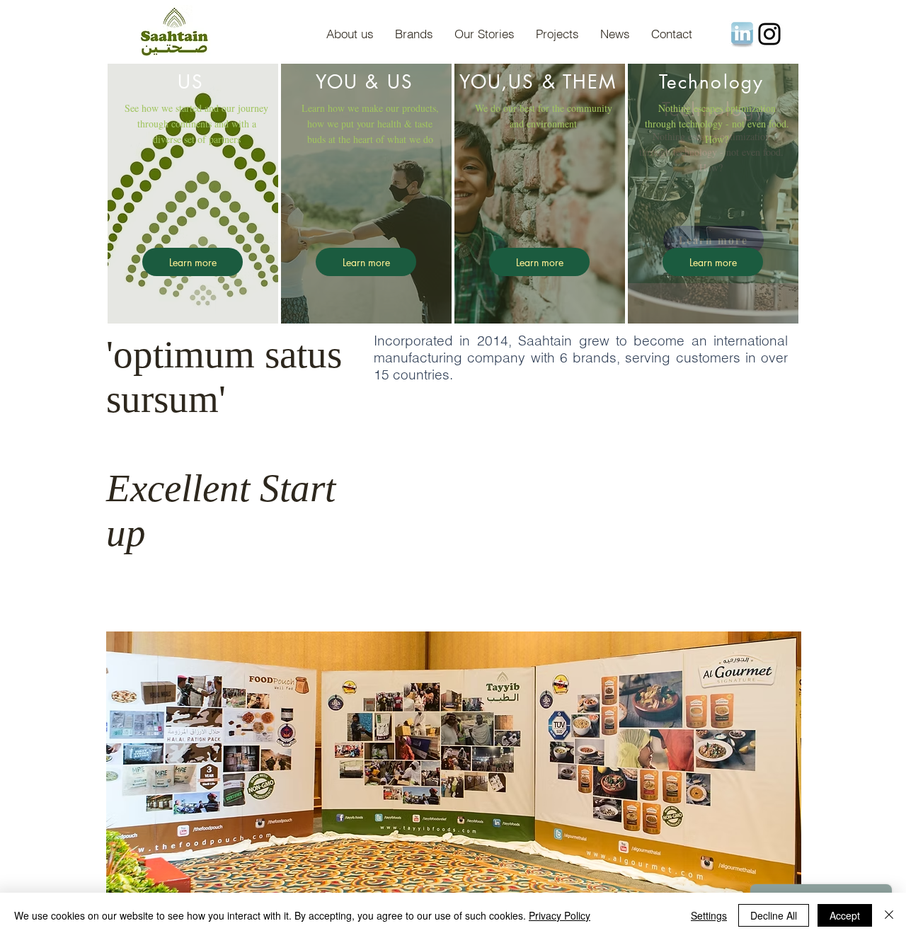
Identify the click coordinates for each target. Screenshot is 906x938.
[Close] (889, 915)
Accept (845, 915)
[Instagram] (769, 34)
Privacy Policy (559, 915)
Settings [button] (709, 915)
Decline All (773, 915)
